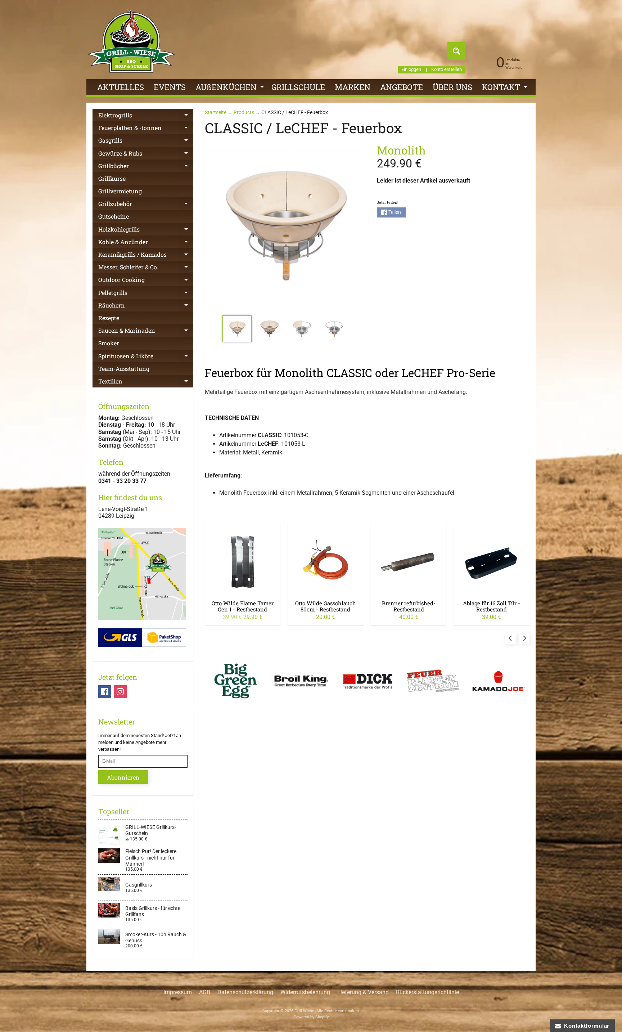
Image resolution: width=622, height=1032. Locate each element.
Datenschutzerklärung (245, 992)
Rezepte (108, 318)
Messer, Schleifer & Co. (145, 268)
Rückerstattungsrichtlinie (427, 992)
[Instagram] (120, 691)
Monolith (401, 150)
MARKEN (352, 87)
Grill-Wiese (304, 1011)
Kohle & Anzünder (145, 243)
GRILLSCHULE (298, 87)
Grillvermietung (120, 191)
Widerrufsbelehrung (305, 992)
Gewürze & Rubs (145, 154)
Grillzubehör (145, 205)
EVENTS (170, 87)
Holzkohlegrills (145, 230)
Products (244, 112)
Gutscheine (113, 216)
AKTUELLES (120, 87)
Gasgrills (145, 141)
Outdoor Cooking (145, 281)
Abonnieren (123, 777)
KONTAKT (505, 88)
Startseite (215, 112)
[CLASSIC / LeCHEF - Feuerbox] (237, 328)
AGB (204, 992)
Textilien (145, 382)
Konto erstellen (446, 69)
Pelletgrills (145, 294)
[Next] (524, 638)
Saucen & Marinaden (145, 332)
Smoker (108, 343)
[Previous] (510, 638)
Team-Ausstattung (123, 368)
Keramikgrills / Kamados (145, 256)
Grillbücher (145, 167)
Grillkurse (112, 178)
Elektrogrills (145, 116)
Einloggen (411, 69)
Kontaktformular (585, 1026)
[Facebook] (104, 691)
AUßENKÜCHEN (230, 88)
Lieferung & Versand (363, 992)
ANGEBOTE (401, 87)
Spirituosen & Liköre (145, 357)
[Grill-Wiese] (131, 41)
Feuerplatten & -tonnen (145, 129)
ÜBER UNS (452, 87)
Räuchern (145, 306)
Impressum (177, 992)
